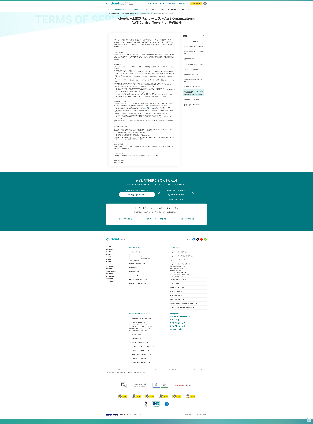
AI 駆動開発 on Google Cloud (178, 279)
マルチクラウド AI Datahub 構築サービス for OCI (140, 326)
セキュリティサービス (177, 326)
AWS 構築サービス (134, 272)
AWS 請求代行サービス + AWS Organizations (139, 258)
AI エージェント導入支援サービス (177, 266)
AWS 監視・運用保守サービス (137, 264)
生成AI (136, 9)
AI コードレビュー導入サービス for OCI (138, 324)
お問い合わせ (196, 3)
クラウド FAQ (110, 266)
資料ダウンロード (183, 3)
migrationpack (133, 276)
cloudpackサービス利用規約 (127, 13)
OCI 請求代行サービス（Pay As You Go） (140, 318)
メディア (189, 9)
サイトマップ (109, 281)
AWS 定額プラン (133, 268)
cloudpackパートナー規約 (191, 74)
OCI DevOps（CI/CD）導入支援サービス (140, 354)
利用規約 (130, 372)
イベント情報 (171, 3)
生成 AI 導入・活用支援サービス (181, 316)
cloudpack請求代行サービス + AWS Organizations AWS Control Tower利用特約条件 (193, 92)
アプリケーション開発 (176, 291)
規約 (185, 35)
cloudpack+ (174, 313)
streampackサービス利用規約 (192, 86)
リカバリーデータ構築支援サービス (138, 342)
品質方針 (174, 369)
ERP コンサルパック (177, 329)
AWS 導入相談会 (127, 219)
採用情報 (108, 261)
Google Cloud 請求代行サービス (179, 252)
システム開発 (174, 319)
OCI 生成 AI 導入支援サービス (137, 322)
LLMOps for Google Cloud (176, 270)
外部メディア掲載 (111, 271)
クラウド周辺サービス (177, 323)
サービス (145, 9)
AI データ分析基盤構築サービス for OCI (138, 330)
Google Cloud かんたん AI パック (177, 268)
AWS (110, 9)
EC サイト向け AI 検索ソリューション (178, 272)
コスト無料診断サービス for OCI (137, 358)
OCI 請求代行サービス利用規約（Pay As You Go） (193, 104)
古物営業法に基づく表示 (139, 372)
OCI (129, 9)
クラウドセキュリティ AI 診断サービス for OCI (139, 328)
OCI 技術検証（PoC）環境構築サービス (139, 362)
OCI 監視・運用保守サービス (136, 338)
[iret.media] (205, 239)
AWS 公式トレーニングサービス (137, 284)
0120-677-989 (157, 4)
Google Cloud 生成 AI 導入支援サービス (181, 264)
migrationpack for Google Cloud (179, 260)
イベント (108, 256)
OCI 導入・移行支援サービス (136, 334)
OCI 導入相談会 (189, 219)
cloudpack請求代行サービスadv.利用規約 (193, 52)
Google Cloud (119, 9)
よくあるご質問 (172, 9)
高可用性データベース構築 (177, 287)
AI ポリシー (202, 369)
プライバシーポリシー (183, 369)
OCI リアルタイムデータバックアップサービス (141, 346)
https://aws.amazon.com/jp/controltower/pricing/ (147, 107)
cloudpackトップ (115, 13)
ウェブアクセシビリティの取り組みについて (116, 372)
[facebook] (193, 239)
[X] (197, 239)
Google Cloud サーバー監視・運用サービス (181, 256)
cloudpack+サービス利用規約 (191, 99)
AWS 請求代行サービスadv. (135, 256)
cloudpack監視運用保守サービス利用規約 (193, 59)
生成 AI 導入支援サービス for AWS (138, 280)
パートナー (109, 263)
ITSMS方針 (168, 369)
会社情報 (181, 9)
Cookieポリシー (194, 369)
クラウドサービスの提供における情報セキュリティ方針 (151, 369)
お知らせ (163, 9)
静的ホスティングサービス (177, 299)
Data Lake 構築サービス (176, 295)
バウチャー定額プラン (134, 260)
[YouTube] (201, 239)
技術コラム (109, 268)
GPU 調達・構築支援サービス (176, 276)
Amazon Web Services (137, 247)
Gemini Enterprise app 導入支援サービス (179, 274)
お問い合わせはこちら (138, 195)
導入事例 (154, 9)
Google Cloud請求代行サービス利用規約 (193, 80)
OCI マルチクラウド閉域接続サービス (139, 350)
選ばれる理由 (109, 249)
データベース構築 (174, 283)
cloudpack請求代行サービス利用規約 (193, 47)
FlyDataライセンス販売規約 (191, 69)
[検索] (205, 3)
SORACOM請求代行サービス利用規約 (193, 65)
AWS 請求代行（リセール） (136, 252)
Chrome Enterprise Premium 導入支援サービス (183, 303)
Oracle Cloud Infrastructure (139, 313)
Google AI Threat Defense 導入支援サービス (182, 307)
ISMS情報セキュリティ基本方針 (129, 369)
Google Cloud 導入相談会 (158, 219)
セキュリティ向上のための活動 (113, 369)
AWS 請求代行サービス (134, 254)
